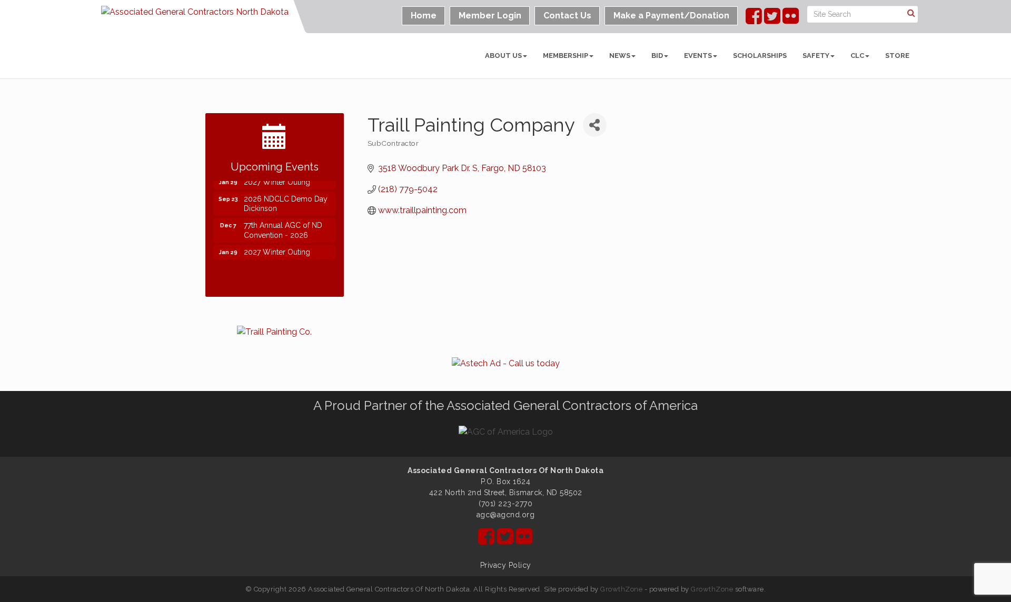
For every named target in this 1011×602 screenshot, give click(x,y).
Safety (815, 55)
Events (698, 55)
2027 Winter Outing (277, 250)
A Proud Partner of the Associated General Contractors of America (505, 405)
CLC (857, 55)
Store (897, 55)
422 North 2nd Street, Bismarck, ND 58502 (505, 492)
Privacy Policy (505, 565)
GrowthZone (621, 589)
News (619, 55)
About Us (503, 55)
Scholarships (760, 55)
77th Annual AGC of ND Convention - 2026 (283, 228)
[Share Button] (595, 125)
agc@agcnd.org (506, 514)
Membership (565, 55)
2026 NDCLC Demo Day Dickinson (286, 201)
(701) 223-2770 (505, 503)
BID (657, 55)
